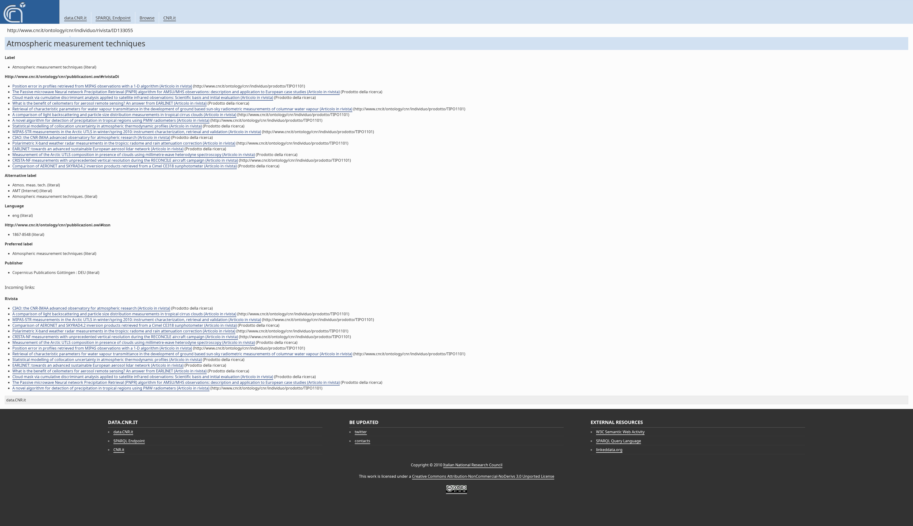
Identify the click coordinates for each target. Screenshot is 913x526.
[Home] (29, 12)
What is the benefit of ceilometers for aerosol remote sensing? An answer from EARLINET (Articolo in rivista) (109, 103)
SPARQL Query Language (618, 440)
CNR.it (169, 18)
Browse (147, 18)
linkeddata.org (609, 449)
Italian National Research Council (472, 465)
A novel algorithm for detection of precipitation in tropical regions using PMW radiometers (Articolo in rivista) (110, 120)
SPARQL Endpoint (113, 18)
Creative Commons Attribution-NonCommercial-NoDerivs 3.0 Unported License (483, 476)
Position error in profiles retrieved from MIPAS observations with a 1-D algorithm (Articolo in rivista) (102, 86)
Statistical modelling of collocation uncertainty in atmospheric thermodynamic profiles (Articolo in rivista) (107, 126)
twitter (361, 431)
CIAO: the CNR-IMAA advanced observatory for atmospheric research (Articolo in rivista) (91, 137)
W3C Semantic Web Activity (620, 431)
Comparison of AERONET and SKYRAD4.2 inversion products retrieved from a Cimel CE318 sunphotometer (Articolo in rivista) (124, 166)
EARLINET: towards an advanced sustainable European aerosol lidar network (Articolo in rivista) (98, 148)
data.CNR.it (75, 18)
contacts (362, 440)
